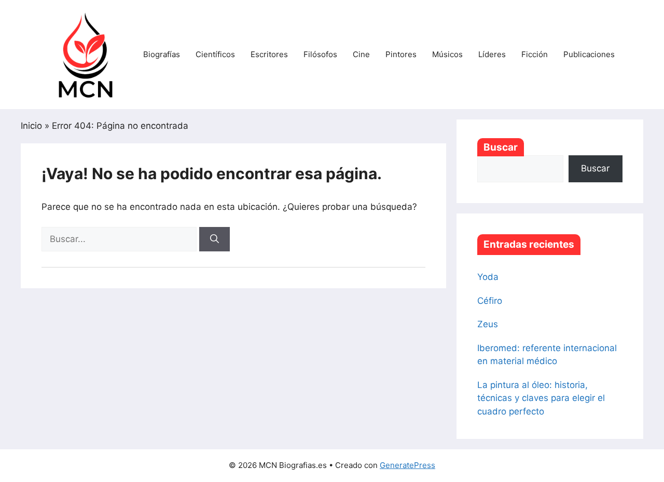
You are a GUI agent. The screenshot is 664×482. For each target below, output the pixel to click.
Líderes (492, 54)
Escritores (269, 54)
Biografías (161, 54)
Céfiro (489, 301)
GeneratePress (407, 465)
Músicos (447, 54)
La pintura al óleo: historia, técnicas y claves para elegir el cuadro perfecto (541, 398)
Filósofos (320, 54)
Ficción (534, 54)
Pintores (401, 54)
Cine (361, 54)
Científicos (215, 54)
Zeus (487, 324)
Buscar (500, 147)
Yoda (488, 277)
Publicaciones (589, 54)
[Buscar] (214, 239)
